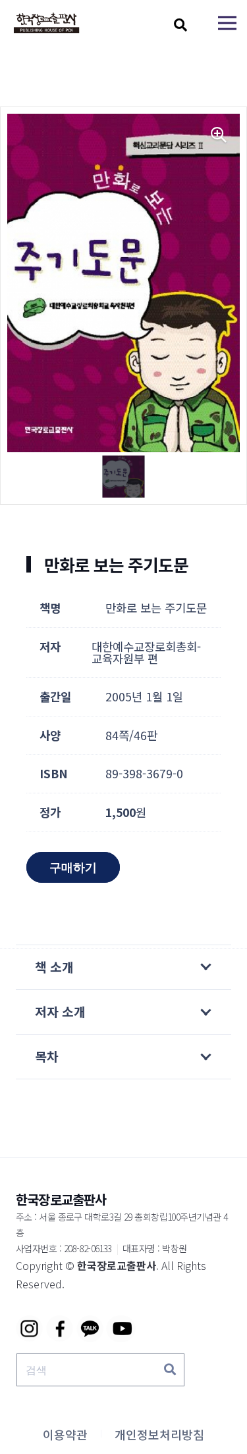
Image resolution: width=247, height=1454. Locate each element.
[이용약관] (65, 1434)
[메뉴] (227, 23)
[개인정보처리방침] (159, 1434)
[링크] (46, 23)
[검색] (170, 1370)
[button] (180, 25)
